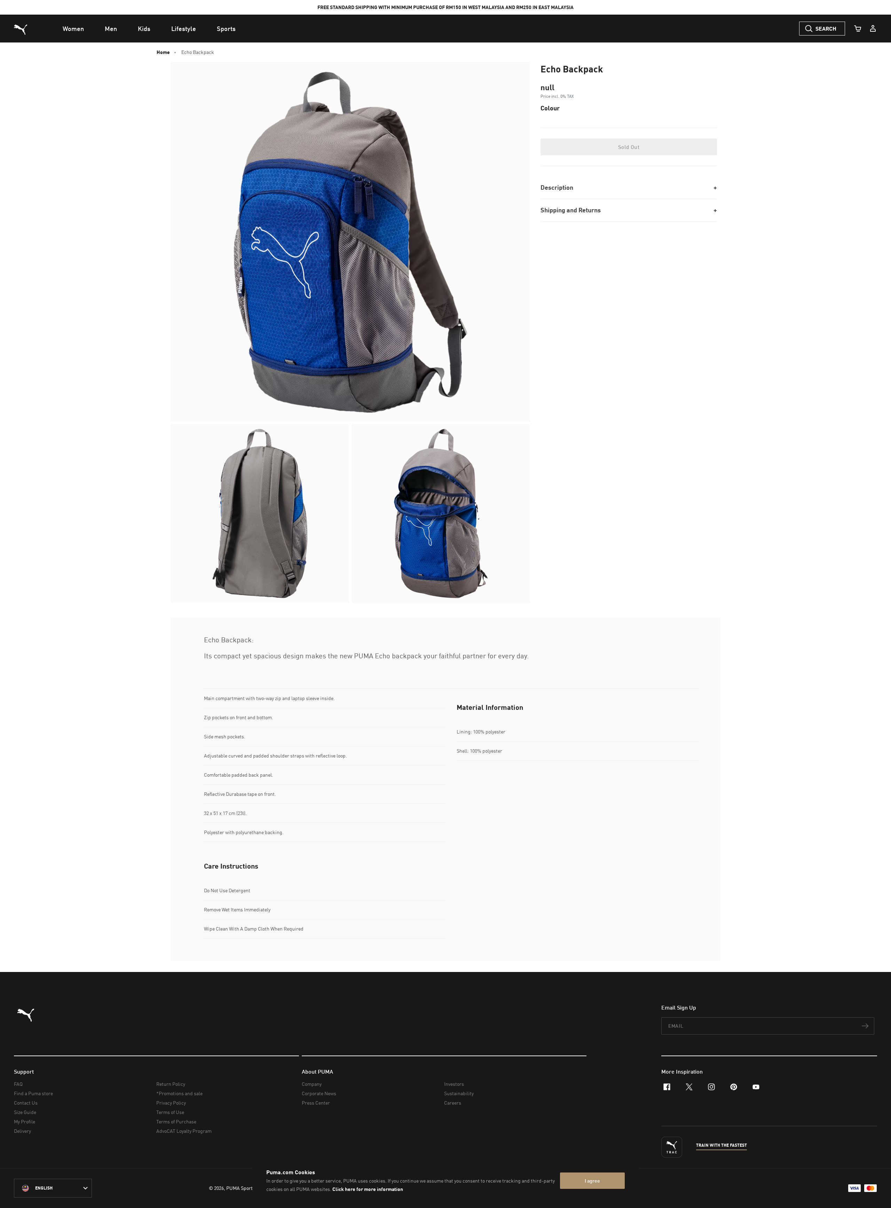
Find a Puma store (33, 1093)
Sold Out (628, 147)
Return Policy (170, 1084)
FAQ (18, 1084)
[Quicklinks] (873, 28)
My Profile (24, 1121)
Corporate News (319, 1093)
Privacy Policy (171, 1103)
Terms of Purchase (176, 1121)
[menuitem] (73, 28)
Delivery (22, 1131)
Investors (454, 1084)
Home (163, 52)
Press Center (316, 1103)
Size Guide (25, 1112)
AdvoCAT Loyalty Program (184, 1131)
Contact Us (26, 1103)
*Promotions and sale (179, 1093)
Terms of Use (170, 1112)
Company (312, 1084)
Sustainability (459, 1093)
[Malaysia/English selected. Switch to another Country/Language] (53, 1188)
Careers (452, 1103)
